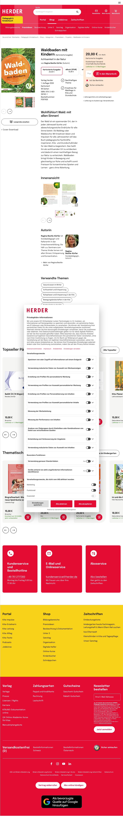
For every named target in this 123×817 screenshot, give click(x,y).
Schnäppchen (60, 31)
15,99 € (71, 71)
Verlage (6, 692)
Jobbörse (63, 20)
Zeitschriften (77, 20)
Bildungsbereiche (13, 27)
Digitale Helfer (83, 27)
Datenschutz (109, 772)
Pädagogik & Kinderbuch (29, 37)
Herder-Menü (120, 2)
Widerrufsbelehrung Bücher (42, 772)
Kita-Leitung (8, 629)
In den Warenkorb (108, 74)
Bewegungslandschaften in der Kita (56, 300)
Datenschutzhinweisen (105, 723)
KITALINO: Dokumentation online (14, 711)
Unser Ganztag (90, 641)
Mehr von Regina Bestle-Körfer (53, 264)
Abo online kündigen (73, 785)
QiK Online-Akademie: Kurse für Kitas (15, 719)
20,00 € (52, 71)
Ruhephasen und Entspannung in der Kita (58, 295)
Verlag (7, 686)
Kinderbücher (110, 27)
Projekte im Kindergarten (104, 453)
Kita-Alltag (7, 633)
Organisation (70, 27)
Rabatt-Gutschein (71, 696)
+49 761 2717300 (16, 577)
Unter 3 (51, 27)
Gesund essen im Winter (52, 285)
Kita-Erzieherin (9, 624)
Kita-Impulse (8, 620)
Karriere (6, 705)
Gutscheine (71, 686)
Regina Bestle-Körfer (53, 63)
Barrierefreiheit (66, 775)
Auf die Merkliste (96, 80)
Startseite (15, 37)
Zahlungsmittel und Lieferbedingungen (97, 97)
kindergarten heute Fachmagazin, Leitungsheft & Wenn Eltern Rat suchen (102, 626)
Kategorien (49, 37)
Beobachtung (40, 27)
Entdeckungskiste (92, 620)
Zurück (3, 111)
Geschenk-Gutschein (73, 692)
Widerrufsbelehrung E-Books (65, 772)
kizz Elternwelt (90, 632)
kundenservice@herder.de (61, 577)
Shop (51, 20)
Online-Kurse (97, 27)
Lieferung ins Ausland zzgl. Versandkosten (99, 101)
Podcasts (7, 642)
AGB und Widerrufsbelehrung (20, 772)
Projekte (68, 37)
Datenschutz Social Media (49, 775)
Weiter (9, 111)
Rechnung (37, 696)
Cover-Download (10, 130)
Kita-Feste (7, 638)
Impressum (79, 775)
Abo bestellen (98, 577)
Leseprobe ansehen (21, 122)
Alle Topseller (109, 350)
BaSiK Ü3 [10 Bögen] (14, 394)
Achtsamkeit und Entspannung (54, 290)
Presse (6, 696)
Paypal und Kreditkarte (43, 692)
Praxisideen (27, 27)
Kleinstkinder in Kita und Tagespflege (101, 636)
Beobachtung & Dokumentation (58, 629)
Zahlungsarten (43, 686)
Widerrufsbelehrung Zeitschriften (89, 772)
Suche (38, 7)
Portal (43, 20)
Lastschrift (38, 701)
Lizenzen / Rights (10, 701)
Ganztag (59, 27)
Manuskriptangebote (12, 725)
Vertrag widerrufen (47, 785)
